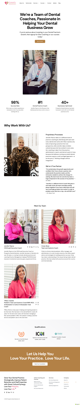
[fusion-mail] (36, 246)
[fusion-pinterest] (33, 246)
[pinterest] (11, 392)
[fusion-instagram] (29, 246)
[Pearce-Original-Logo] (10, 1)
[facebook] (4, 392)
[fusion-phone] (38, 246)
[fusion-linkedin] (31, 246)
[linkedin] (9, 392)
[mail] (13, 392)
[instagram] (6, 392)
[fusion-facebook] (27, 246)
